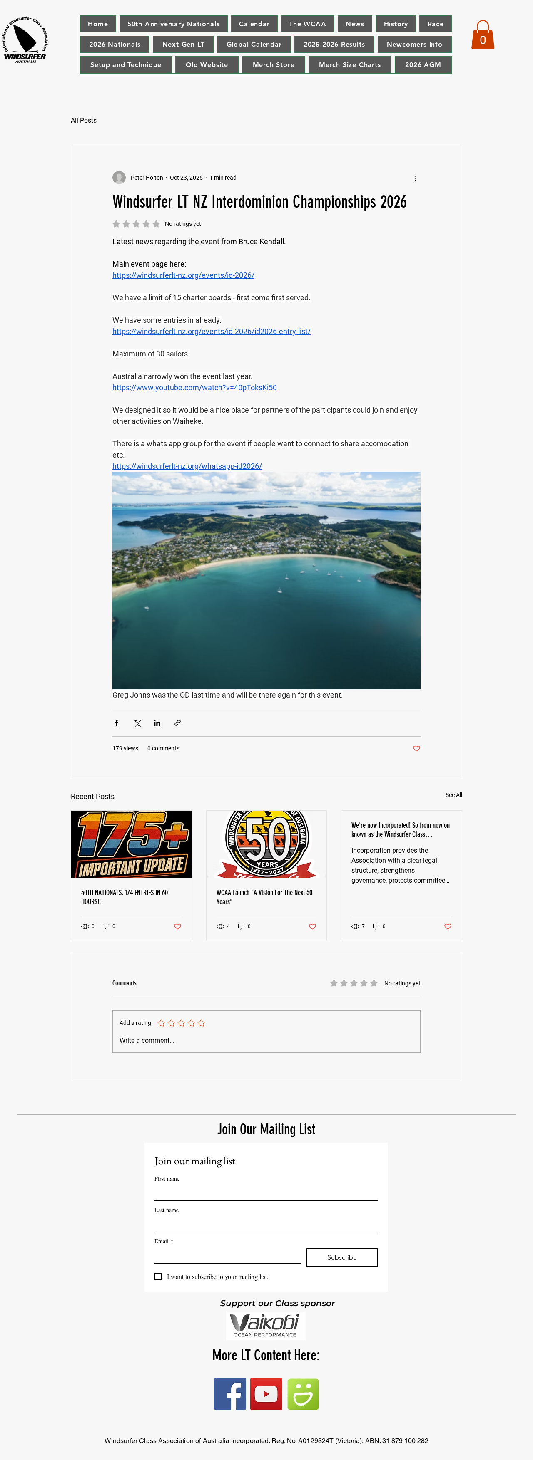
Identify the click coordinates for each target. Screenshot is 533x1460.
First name (166, 1178)
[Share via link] (178, 723)
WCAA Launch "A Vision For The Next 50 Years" (264, 897)
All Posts (84, 120)
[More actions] (416, 178)
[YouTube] (266, 1394)
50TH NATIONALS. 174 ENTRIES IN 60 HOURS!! (124, 897)
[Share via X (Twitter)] (137, 723)
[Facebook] (230, 1394)
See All (454, 795)
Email (163, 1241)
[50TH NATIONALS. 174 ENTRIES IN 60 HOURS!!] (131, 844)
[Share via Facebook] (116, 723)
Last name (166, 1209)
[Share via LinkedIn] (157, 723)
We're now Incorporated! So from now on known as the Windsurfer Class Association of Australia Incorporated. (400, 830)
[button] (483, 34)
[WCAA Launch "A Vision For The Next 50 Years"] (267, 844)
